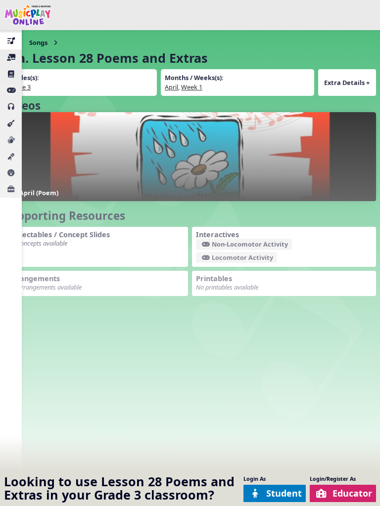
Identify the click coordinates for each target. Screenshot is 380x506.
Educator (352, 493)
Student (284, 493)
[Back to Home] (27, 15)
